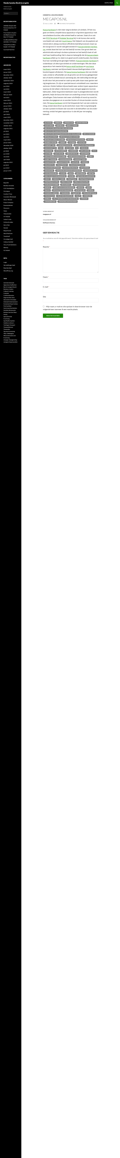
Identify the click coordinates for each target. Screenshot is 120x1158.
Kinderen (85, 162)
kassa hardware (56, 103)
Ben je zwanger (89, 134)
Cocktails (81, 142)
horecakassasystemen (77, 156)
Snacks (47, 190)
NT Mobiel (7, 216)
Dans (61, 148)
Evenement (73, 151)
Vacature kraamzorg (65, 196)
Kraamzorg (49, 170)
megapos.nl (48, 212)
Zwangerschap (50, 201)
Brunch (90, 139)
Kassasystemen (8, 205)
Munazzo (6, 208)
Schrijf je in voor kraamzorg (64, 187)
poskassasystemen (51, 184)
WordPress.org (8, 271)
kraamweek (85, 167)
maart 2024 (7, 92)
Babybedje (60, 125)
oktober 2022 (8, 109)
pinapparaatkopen (51, 182)
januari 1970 (7, 171)
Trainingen (65, 193)
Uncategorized (57, 15)
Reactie (46, 247)
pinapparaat (72, 179)
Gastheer (48, 153)
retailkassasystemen (81, 184)
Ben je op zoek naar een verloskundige (58, 128)
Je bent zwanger (50, 159)
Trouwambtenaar (89, 193)
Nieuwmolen (7, 214)
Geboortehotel (72, 153)
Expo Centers (85, 151)
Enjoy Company (8, 202)
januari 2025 (7, 72)
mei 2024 (6, 89)
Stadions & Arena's (51, 193)
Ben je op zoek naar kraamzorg (56, 131)
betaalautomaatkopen (75, 139)
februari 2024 (8, 95)
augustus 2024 (8, 83)
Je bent (90, 156)
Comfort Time (50, 145)
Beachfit (6, 183)
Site (44, 296)
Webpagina (88, 196)
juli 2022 (6, 111)
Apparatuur (68, 122)
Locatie (63, 173)
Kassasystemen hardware (86, 61)
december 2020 (8, 145)
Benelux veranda (9, 185)
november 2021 (8, 123)
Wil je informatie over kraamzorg (65, 198)
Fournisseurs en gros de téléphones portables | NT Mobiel (10, 35)
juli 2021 (6, 131)
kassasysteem (50, 162)
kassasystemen (63, 162)
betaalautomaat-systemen (54, 139)
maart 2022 (7, 117)
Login (5, 262)
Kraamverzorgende (77, 165)
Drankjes (84, 148)
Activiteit (48, 122)
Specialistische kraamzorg (62, 190)
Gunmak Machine (9, 49)
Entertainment (61, 151)
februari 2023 (8, 103)
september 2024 (9, 80)
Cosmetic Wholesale (10, 197)
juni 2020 (6, 154)
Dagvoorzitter (50, 148)
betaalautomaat (51, 136)
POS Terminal (51, 38)
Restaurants (66, 184)
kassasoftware (80, 159)
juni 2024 (6, 86)
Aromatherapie (81, 122)
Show (89, 187)
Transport (76, 193)
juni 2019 (6, 168)
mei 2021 (6, 137)
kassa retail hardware (74, 66)
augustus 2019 (8, 162)
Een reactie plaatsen (67, 23)
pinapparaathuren (86, 179)
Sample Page (109, 3)
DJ (77, 148)
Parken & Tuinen (58, 179)
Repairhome (7, 231)
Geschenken (85, 153)
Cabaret (63, 142)
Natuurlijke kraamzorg (85, 176)
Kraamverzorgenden (52, 167)
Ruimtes (47, 187)
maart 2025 (7, 69)
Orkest (47, 179)
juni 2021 (6, 134)
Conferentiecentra (64, 145)
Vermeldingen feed (9, 265)
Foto (94, 151)
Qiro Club (7, 225)
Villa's (78, 196)
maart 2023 (7, 100)
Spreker (91, 190)
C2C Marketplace (9, 188)
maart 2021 (7, 140)
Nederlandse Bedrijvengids (16, 3)
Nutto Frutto (7, 219)
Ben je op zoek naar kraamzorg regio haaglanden (63, 134)
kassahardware (65, 159)
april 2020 (7, 159)
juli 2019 (6, 165)
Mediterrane (80, 173)
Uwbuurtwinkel (8, 242)
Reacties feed (8, 268)
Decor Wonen (8, 200)
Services (80, 187)
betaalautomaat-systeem (69, 136)
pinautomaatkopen (81, 182)
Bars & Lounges (72, 125)
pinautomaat (66, 182)
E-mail (46, 287)
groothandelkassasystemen (55, 156)
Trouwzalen (49, 196)
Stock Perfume (8, 233)
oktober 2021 (8, 126)
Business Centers (50, 142)
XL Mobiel (7, 250)
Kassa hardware (49, 30)
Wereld (47, 198)
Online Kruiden (8, 222)
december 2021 (8, 120)
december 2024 (8, 75)
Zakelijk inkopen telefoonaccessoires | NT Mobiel (10, 28)
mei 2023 (6, 97)
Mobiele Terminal (66, 38)
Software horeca (49, 221)
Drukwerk (48, 151)
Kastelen (75, 162)
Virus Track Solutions (10, 245)
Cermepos (47, 15)
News (5, 211)
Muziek (71, 176)
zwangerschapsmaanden (68, 201)
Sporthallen (80, 190)
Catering (72, 142)
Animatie (58, 122)
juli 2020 (6, 151)
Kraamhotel (49, 165)
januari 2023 (7, 106)
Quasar (6, 228)
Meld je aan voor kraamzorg (55, 176)
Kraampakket (62, 165)
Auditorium (49, 125)
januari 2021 (7, 142)
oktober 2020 (8, 148)
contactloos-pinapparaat (84, 145)
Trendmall (7, 236)
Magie (71, 173)
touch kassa (67, 41)
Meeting (91, 173)
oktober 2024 (8, 78)
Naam (46, 277)
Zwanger (84, 198)
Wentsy (6, 247)
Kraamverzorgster (70, 167)
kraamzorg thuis (90, 170)
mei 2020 (6, 157)
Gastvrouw (59, 153)
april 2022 (7, 114)
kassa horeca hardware (76, 72)
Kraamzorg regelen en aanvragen (69, 170)
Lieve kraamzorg (51, 173)
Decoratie (69, 148)
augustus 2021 (8, 128)
